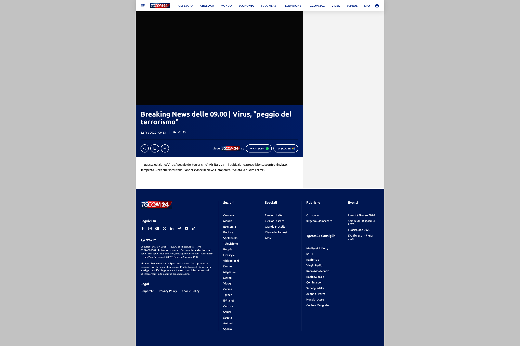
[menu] (143, 5)
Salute (227, 312)
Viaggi (227, 283)
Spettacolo (230, 238)
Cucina (227, 289)
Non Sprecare (315, 299)
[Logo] (160, 5)
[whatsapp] (157, 228)
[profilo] (377, 5)
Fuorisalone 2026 (359, 229)
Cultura (228, 306)
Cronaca (228, 215)
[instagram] (150, 228)
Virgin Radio (314, 265)
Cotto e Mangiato (317, 305)
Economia (229, 226)
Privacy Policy (168, 291)
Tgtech (227, 294)
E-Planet (228, 300)
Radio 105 (312, 259)
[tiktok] (194, 228)
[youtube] (186, 228)
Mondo (227, 221)
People (227, 249)
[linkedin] (172, 228)
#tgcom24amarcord (319, 221)
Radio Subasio (315, 276)
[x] (164, 228)
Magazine (229, 272)
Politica (228, 232)
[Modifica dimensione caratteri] (165, 148)
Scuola (227, 317)
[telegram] (179, 228)
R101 (309, 254)
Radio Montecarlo (317, 271)
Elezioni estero (274, 221)
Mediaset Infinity (317, 248)
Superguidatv (315, 288)
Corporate (147, 291)
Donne (227, 266)
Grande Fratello (275, 226)
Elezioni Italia (273, 215)
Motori (227, 277)
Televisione (230, 243)
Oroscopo (312, 215)
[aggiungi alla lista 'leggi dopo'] (154, 148)
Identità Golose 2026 (361, 215)
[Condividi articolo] (145, 148)
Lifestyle (229, 255)
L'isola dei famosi (276, 232)
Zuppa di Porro (315, 293)
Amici (268, 238)
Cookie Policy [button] (190, 291)
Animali (228, 323)
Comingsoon (314, 282)
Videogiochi (231, 260)
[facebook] (143, 228)
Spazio (227, 329)
